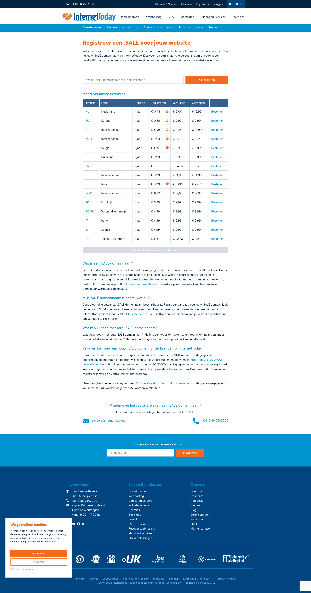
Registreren (203, 4)
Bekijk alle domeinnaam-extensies (155, 250)
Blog (193, 510)
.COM (88, 139)
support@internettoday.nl (108, 420)
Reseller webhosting (141, 528)
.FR (87, 202)
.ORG (88, 130)
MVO (193, 524)
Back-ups (134, 514)
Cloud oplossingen (140, 538)
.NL (87, 111)
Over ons (238, 17)
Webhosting (153, 17)
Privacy (80, 578)
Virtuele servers (138, 505)
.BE (87, 148)
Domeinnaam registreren (122, 27)
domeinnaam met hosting (142, 284)
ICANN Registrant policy (197, 578)
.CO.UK (89, 211)
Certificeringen (199, 514)
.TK (87, 239)
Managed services (140, 533)
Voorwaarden (111, 578)
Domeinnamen (129, 17)
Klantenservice (200, 528)
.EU (87, 120)
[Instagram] (84, 524)
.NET (88, 175)
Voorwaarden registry (136, 578)
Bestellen (217, 111)
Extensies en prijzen (191, 27)
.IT (86, 220)
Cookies (93, 578)
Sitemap (174, 578)
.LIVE (88, 166)
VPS (171, 17)
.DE (87, 157)
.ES (87, 229)
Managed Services (213, 17)
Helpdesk (186, 4)
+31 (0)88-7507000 (215, 420)
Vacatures (196, 519)
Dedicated (187, 17)
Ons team (196, 496)
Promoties (215, 27)
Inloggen (218, 4)
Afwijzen (39, 562)
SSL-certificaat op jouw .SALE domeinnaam (164, 383)
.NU (87, 184)
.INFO (88, 193)
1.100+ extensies (134, 314)
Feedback (158, 578)
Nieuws (195, 505)
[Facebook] (79, 524)
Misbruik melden (225, 578)
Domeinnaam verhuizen (158, 27)
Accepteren (38, 553)
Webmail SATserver (166, 4)
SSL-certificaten (138, 524)
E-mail (132, 519)
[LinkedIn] (74, 524)
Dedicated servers (140, 500)
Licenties (134, 510)
